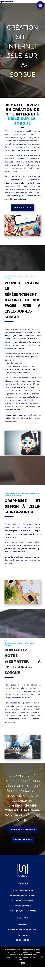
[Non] (42, 957)
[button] (40, 5)
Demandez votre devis (23, 829)
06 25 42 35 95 (22, 940)
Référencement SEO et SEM (22, 895)
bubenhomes (6, 1)
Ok (23, 963)
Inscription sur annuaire (22, 900)
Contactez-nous (22, 840)
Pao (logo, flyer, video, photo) (23, 910)
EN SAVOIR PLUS (23, 207)
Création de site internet (23, 890)
